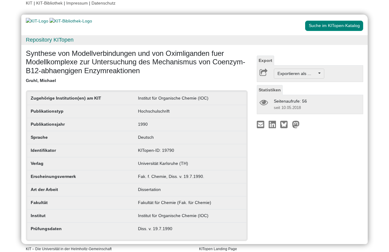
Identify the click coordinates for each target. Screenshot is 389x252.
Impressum (77, 3)
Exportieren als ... (297, 73)
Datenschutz (103, 3)
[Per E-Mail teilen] (261, 124)
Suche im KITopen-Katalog (334, 25)
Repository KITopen (50, 40)
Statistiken (270, 89)
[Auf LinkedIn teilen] (273, 124)
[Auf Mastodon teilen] (296, 124)
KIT (29, 3)
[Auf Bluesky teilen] (285, 124)
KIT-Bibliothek (50, 3)
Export (265, 60)
